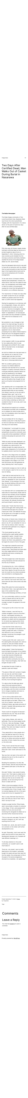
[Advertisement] (14, 14)
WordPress (17, 938)
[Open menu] (25, 158)
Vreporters (5, 158)
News (18, 899)
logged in (12, 923)
